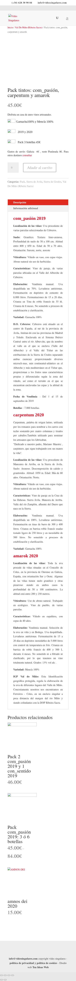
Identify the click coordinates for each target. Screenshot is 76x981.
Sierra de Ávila (34, 181)
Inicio (10, 27)
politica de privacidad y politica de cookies (33, 963)
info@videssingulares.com (23, 958)
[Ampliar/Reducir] (12, 975)
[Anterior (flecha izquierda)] (1, 979)
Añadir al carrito (39, 167)
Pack (22, 181)
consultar (27, 155)
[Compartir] (5, 975)
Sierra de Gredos (52, 181)
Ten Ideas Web (40, 967)
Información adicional (25, 208)
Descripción (19, 202)
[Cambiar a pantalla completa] (8, 975)
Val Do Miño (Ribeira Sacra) (28, 27)
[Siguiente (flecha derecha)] (5, 979)
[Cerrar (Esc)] (1, 975)
